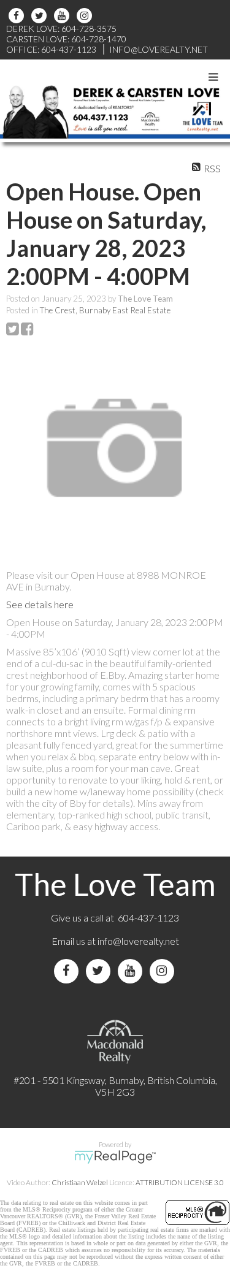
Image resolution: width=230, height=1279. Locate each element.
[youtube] (63, 15)
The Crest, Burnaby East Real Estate (105, 310)
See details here (40, 604)
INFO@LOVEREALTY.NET (158, 49)
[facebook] (18, 15)
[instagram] (86, 15)
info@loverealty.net (138, 941)
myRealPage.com (115, 1157)
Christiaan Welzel (80, 1182)
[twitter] (41, 15)
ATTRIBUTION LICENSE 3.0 (180, 1182)
